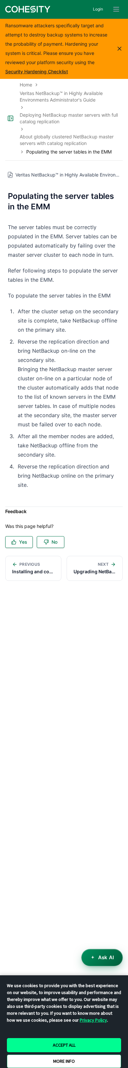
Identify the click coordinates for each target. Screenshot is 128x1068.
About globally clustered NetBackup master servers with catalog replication (67, 140)
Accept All (64, 1045)
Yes (23, 542)
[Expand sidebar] (10, 118)
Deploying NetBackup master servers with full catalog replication (69, 118)
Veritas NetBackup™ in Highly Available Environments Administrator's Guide (61, 96)
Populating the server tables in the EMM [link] (69, 151)
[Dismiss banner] (119, 48)
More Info (64, 1061)
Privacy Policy (93, 1020)
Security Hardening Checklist (36, 71)
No (54, 542)
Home (26, 84)
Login (98, 9)
